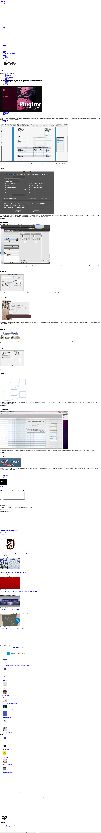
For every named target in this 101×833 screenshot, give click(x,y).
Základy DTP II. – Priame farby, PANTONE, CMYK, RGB (19, 792)
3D (5, 17)
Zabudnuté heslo (6, 57)
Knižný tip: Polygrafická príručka (7, 764)
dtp (5, 10)
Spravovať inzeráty (6, 60)
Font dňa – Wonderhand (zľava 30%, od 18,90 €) (13, 628)
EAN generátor (7, 46)
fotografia (6, 14)
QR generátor (7, 47)
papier (6, 13)
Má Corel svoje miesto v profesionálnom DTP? (17, 795)
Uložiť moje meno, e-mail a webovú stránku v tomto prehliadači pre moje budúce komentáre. (17, 507)
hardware (6, 18)
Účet (3, 58)
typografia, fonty (7, 8)
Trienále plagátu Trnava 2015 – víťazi (10, 609)
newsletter (5, 829)
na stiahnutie (7, 20)
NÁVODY (4, 27)
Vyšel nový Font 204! (6, 695)
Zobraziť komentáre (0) (6, 511)
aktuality (6, 4)
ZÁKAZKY (6, 25)
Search (12, 73)
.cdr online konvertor (8, 48)
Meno (1, 501)
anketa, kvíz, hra (7, 6)
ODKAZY (4, 45)
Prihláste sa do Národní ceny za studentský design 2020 (15, 553)
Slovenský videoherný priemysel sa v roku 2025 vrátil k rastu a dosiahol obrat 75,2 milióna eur (17, 665)
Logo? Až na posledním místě (7, 717)
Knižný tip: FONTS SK (6, 688)
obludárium (6, 21)
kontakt (4, 830)
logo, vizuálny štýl (7, 9)
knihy (5, 15)
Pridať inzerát (5, 59)
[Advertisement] (50, 520)
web (5, 16)
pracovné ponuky (7, 23)
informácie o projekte (7, 826)
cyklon (4, 794)
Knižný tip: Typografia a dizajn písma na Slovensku (10, 757)
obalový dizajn (7, 12)
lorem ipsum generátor (8, 49)
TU (6, 164)
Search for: (2, 72)
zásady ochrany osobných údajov (9, 825)
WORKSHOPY (5, 51)
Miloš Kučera (5, 83)
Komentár (2, 499)
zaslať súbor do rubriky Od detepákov (10, 53)
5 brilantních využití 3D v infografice (8, 709)
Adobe (5, 118)
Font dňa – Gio (5, 680)
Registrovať (5, 56)
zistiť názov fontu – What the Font (10, 50)
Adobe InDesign (5, 475)
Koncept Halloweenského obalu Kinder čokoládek (10, 703)
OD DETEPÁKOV (5, 44)
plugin (4, 477)
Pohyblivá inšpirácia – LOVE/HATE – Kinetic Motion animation (17, 647)
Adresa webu (2, 505)
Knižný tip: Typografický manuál (7, 772)
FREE (5, 26)
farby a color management (9, 7)
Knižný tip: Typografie (6, 749)
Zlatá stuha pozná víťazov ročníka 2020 (8, 732)
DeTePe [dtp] (4, 1)
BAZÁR (4, 52)
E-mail (1, 503)
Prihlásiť (4, 55)
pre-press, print (7, 11)
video (5, 22)
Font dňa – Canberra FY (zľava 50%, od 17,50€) (13, 572)
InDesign (4, 476)
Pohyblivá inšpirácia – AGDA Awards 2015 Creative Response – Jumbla (19, 591)
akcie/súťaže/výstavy (8, 5)
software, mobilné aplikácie (9, 19)
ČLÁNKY (4, 3)
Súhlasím (38, 832)
